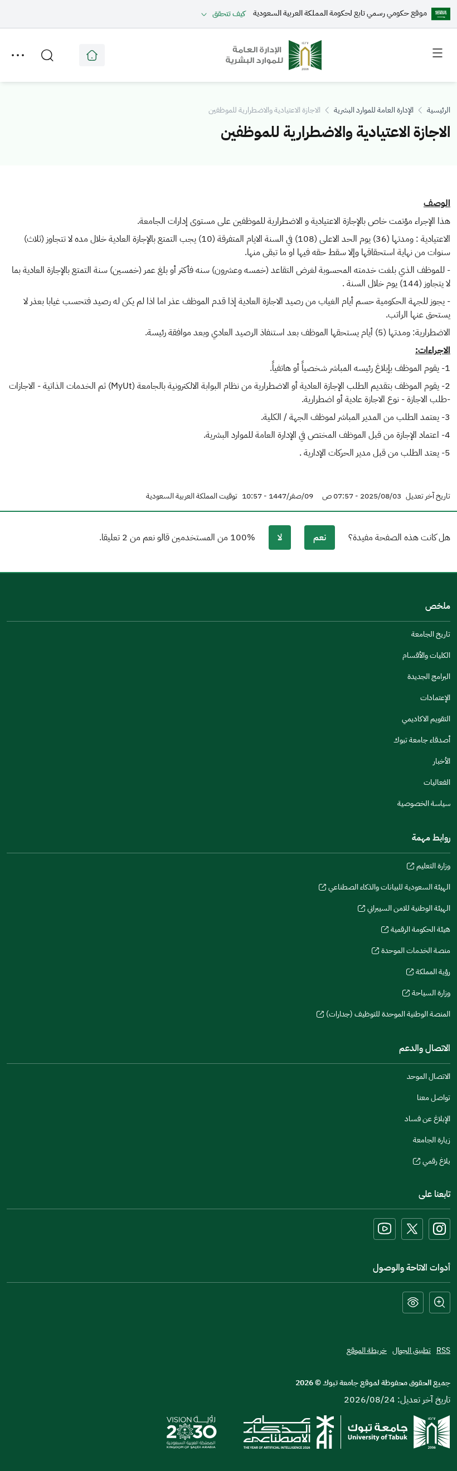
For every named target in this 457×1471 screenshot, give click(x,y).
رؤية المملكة (433, 973)
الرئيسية (438, 110)
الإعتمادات (435, 697)
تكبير (439, 1302)
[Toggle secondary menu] (18, 55)
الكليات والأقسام (426, 655)
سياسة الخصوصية (423, 803)
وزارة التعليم (433, 867)
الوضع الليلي (413, 1302)
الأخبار (441, 761)
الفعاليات (437, 782)
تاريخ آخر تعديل (428, 496)
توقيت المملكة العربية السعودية (191, 496)
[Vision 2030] (192, 1431)
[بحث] (47, 55)
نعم (319, 537)
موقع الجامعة (92, 55)
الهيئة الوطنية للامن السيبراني (408, 909)
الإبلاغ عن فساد (427, 1119)
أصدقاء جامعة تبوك (421, 740)
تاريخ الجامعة (430, 634)
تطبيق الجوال (411, 1350)
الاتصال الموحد (428, 1076)
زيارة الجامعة (431, 1140)
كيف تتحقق (228, 13)
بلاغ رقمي (436, 1162)
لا (280, 537)
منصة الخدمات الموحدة (415, 952)
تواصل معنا (433, 1097)
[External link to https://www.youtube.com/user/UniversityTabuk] (384, 1229)
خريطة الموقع (367, 1350)
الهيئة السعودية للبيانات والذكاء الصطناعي (389, 888)
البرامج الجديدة (428, 676)
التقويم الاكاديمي (426, 719)
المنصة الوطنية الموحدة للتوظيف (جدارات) (388, 1015)
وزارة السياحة (431, 994)
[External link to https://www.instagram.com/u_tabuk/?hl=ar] (439, 1229)
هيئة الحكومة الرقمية (420, 930)
